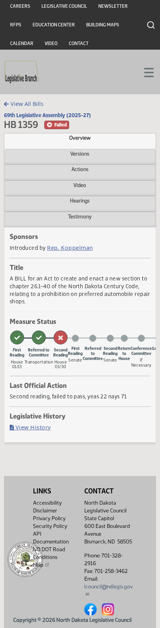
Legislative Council (64, 6)
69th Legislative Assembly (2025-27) (47, 115)
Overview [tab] (79, 138)
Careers (20, 6)
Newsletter (113, 6)
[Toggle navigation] (145, 72)
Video (51, 43)
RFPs (15, 25)
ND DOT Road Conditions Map (49, 557)
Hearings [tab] (80, 200)
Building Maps (102, 25)
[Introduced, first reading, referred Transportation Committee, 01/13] (17, 337)
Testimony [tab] (80, 216)
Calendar (21, 43)
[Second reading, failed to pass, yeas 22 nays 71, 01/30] (61, 337)
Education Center (54, 25)
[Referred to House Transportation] (39, 337)
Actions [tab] (80, 169)
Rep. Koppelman (70, 247)
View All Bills (26, 103)
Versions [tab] (79, 154)
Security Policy (50, 526)
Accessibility (47, 503)
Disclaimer (45, 510)
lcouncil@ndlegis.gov (108, 586)
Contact (79, 43)
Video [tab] (79, 185)
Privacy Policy (49, 518)
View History (32, 427)
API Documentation (51, 538)
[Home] (22, 72)
